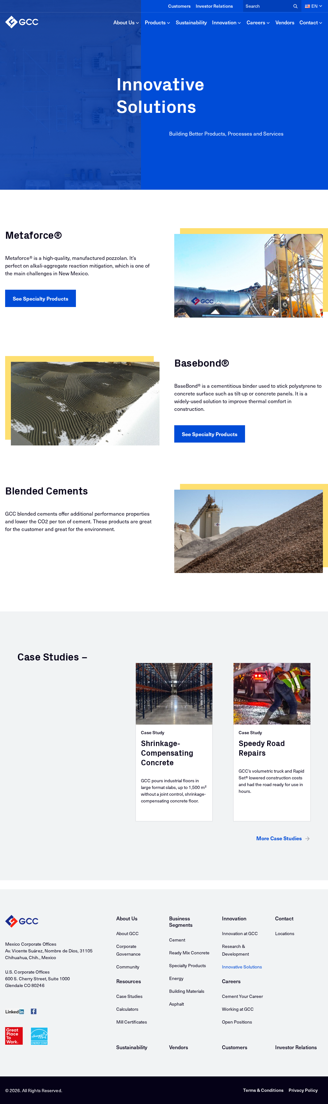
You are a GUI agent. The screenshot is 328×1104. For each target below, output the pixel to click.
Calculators (127, 1009)
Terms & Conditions (263, 1090)
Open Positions (237, 1021)
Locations (284, 933)
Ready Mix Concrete (189, 952)
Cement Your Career (242, 996)
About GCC (127, 933)
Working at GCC (238, 1009)
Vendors (284, 22)
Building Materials (186, 991)
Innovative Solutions (242, 966)
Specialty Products (187, 965)
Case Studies (129, 996)
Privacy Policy (303, 1090)
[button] (40, 298)
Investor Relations (214, 6)
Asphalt (176, 1003)
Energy (176, 978)
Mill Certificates (131, 1021)
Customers (179, 6)
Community (127, 966)
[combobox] (272, 6)
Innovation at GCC (240, 933)
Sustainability (191, 22)
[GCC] (21, 22)
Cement (177, 939)
